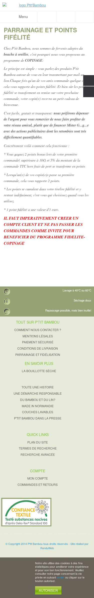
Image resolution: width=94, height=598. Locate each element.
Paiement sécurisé (37, 342)
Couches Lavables (37, 412)
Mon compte (37, 478)
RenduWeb (47, 548)
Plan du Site (37, 442)
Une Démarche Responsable (38, 393)
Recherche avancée (38, 454)
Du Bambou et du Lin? (37, 399)
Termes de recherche (38, 448)
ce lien (60, 577)
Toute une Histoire (38, 387)
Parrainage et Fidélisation (37, 354)
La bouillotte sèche (39, 371)
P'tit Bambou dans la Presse (37, 418)
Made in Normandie (38, 406)
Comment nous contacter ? (37, 330)
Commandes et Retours (38, 484)
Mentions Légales (38, 336)
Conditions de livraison (37, 348)
